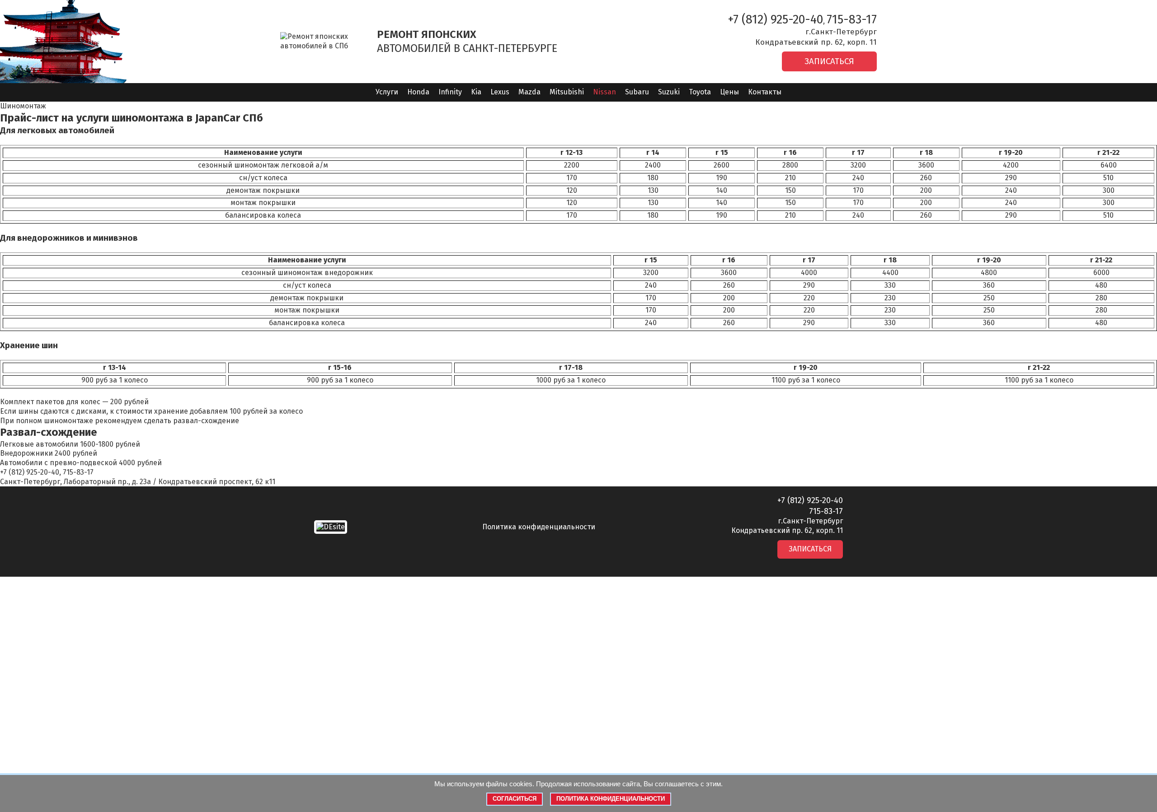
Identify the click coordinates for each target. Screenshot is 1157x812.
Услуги (387, 92)
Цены (729, 92)
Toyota (700, 92)
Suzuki (669, 92)
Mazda (529, 92)
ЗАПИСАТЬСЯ (829, 61)
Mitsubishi (567, 92)
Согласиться (514, 798)
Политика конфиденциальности (538, 527)
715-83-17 (852, 19)
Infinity (450, 92)
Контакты (764, 92)
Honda (418, 92)
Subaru (637, 92)
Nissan (604, 92)
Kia (476, 92)
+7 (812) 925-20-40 (775, 19)
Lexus (499, 92)
